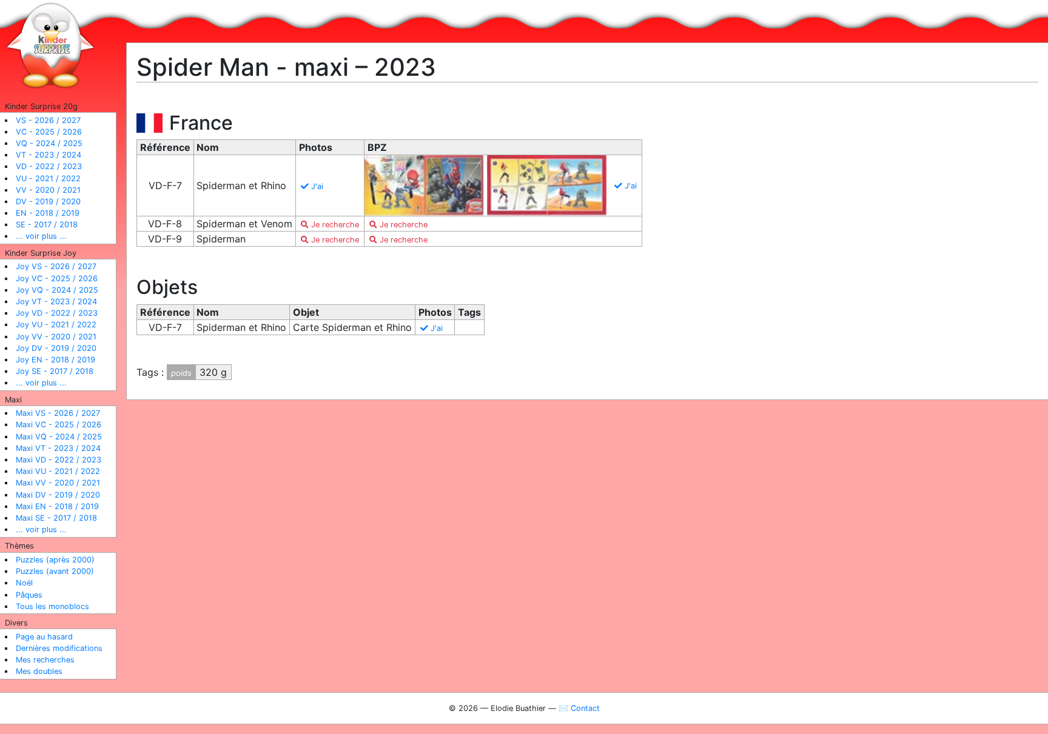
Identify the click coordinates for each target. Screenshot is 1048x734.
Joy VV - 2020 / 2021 (56, 336)
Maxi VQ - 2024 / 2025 (59, 436)
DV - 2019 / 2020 (48, 201)
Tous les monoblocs (52, 606)
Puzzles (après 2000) (55, 559)
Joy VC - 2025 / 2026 (57, 278)
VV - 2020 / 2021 (48, 190)
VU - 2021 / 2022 (48, 178)
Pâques (29, 594)
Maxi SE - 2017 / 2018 (56, 517)
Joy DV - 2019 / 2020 (56, 348)
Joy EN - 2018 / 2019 (55, 359)
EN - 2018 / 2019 (47, 213)
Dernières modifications (59, 648)
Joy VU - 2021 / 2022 (56, 324)
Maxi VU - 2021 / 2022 (58, 471)
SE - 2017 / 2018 (47, 224)
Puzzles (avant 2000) (55, 571)
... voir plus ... (41, 236)
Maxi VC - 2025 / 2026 (58, 424)
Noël (24, 582)
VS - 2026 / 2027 (48, 120)
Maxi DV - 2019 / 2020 (58, 494)
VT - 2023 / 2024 (48, 154)
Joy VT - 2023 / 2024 (56, 301)
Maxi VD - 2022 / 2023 (58, 459)
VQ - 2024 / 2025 (49, 143)
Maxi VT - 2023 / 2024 (58, 448)
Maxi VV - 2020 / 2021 (58, 482)
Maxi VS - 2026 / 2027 (58, 413)
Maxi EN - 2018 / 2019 (57, 506)
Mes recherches (45, 659)
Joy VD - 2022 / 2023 (57, 313)
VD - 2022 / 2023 (49, 166)
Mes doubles (39, 671)
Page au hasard (44, 636)
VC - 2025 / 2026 (49, 131)
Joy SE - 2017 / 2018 (54, 371)
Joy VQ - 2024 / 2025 (57, 290)
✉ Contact (579, 708)
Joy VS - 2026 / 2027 (56, 266)
